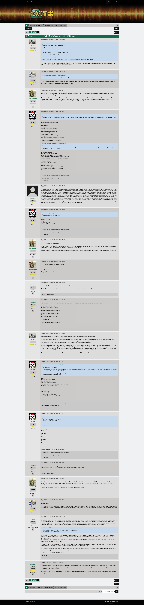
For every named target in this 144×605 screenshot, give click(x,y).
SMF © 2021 (108, 601)
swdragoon (33, 285)
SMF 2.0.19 (104, 601)
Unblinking (32, 564)
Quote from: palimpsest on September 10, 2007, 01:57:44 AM (54, 364)
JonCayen (32, 198)
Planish (33, 519)
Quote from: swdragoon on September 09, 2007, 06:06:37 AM (54, 75)
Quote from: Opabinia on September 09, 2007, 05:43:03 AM (53, 43)
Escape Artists (29, 601)
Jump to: (100, 591)
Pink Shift (32, 120)
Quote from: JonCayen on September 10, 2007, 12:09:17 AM (53, 213)
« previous (28, 28)
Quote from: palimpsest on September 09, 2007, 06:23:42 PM (54, 115)
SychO (117, 603)
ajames (32, 45)
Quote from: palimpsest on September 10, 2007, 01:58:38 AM (54, 416)
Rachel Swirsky (33, 98)
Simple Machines (114, 601)
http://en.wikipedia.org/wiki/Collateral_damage (52, 137)
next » (116, 28)
